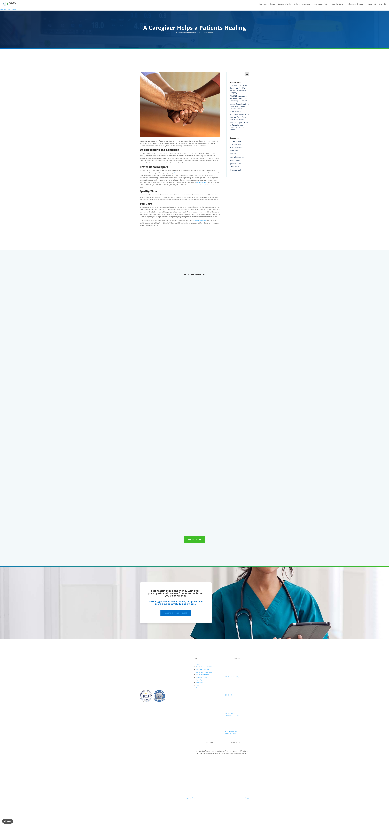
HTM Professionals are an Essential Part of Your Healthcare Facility (239, 116)
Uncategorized (209, 33)
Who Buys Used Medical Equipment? (163, 523)
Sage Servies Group (199, 220)
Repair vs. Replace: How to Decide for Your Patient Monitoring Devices (239, 126)
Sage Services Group (185, 33)
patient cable (235, 160)
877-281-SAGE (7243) (232, 677)
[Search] (247, 74)
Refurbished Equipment (267, 4)
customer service (236, 144)
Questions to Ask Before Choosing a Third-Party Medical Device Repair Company (239, 89)
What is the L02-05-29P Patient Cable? (164, 437)
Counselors (177, 173)
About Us (199, 680)
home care (234, 151)
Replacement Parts (321, 4)
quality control (235, 163)
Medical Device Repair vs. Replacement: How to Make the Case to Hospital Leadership (239, 107)
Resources (199, 683)
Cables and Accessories (302, 4)
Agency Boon (190, 798)
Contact (198, 688)
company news (235, 141)
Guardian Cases (337, 4)
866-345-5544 (229, 695)
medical (233, 154)
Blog (197, 685)
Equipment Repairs (284, 4)
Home (198, 664)
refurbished (234, 167)
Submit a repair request (356, 4)
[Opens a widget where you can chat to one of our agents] (7, 821)
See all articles (194, 539)
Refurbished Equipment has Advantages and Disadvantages (176, 351)
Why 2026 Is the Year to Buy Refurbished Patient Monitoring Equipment (239, 98)
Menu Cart (378, 4)
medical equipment (237, 157)
